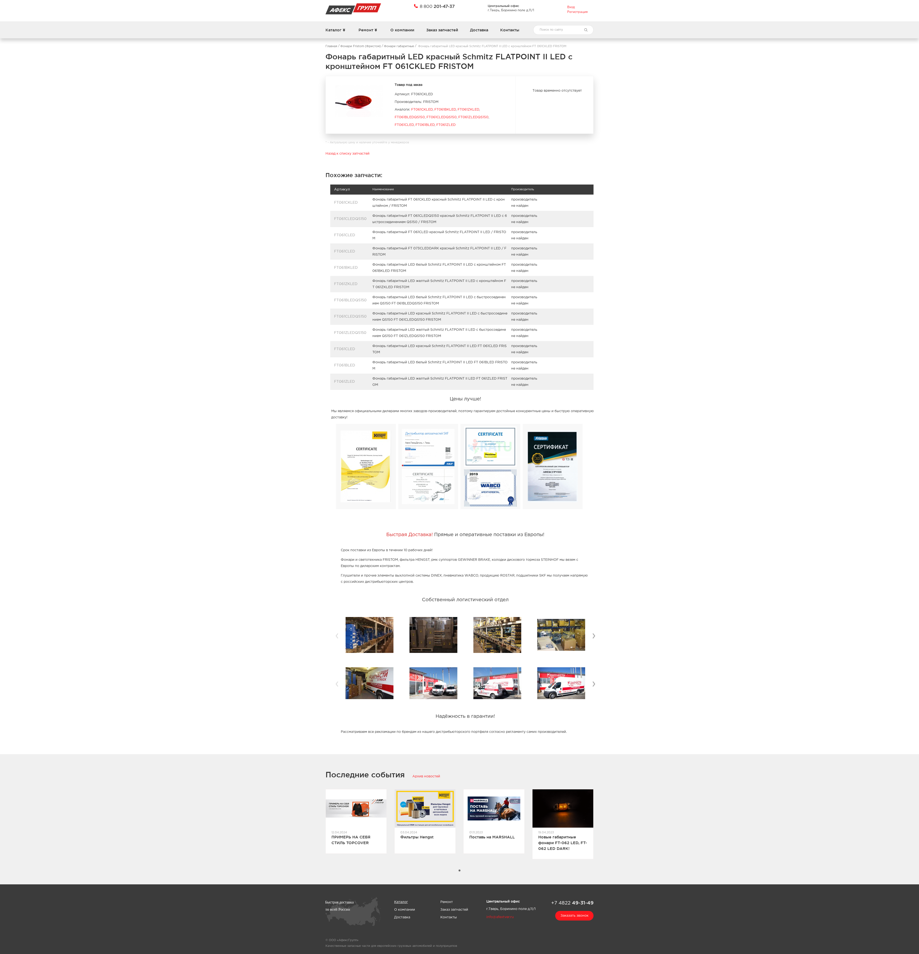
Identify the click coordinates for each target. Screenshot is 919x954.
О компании (402, 30)
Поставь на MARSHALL (492, 837)
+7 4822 (572, 902)
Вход (571, 7)
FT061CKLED (422, 109)
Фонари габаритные (399, 46)
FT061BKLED (445, 109)
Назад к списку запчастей (347, 153)
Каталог (333, 30)
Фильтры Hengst (417, 837)
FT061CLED (404, 124)
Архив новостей (426, 776)
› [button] (594, 635)
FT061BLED (425, 124)
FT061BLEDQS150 (410, 117)
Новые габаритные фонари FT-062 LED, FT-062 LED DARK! (562, 843)
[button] (459, 870)
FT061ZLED (446, 124)
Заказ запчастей (442, 30)
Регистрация (577, 12)
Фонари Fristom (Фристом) (360, 46)
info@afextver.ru (500, 917)
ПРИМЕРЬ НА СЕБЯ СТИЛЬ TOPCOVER (350, 840)
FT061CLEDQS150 (441, 117)
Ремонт (366, 30)
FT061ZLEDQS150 (473, 117)
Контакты (509, 30)
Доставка (479, 30)
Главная (331, 46)
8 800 (437, 6)
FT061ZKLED (468, 109)
